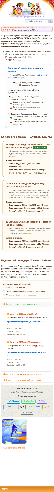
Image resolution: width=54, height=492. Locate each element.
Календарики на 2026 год (14, 448)
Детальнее (13, 156)
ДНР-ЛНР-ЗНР (8, 30)
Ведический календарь (37, 27)
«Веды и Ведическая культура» (15, 27)
